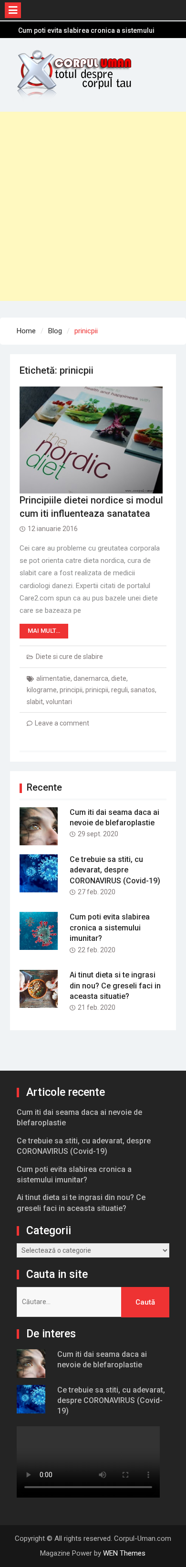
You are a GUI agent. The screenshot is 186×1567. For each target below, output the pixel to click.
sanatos (143, 690)
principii (71, 690)
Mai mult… (44, 630)
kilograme (42, 690)
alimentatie (53, 678)
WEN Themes (124, 1553)
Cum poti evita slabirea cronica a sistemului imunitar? (110, 927)
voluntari (59, 702)
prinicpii (96, 690)
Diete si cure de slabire (69, 656)
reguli (119, 690)
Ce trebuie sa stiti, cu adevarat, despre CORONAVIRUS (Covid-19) (115, 870)
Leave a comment (62, 723)
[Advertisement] (93, 204)
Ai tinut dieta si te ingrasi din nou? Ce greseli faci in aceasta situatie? (115, 985)
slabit (35, 702)
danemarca (90, 678)
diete (118, 678)
